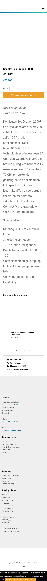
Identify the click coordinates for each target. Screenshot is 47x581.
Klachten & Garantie (9, 444)
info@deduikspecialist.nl (11, 431)
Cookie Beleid (6, 478)
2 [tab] (19, 351)
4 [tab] (24, 351)
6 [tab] (30, 351)
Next (35, 34)
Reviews (4, 453)
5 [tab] (27, 351)
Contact (4, 442)
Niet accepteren (19, 579)
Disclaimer (5, 481)
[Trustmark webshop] (23, 389)
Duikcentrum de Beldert (11, 405)
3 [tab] (22, 351)
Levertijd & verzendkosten (11, 447)
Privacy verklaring (8, 484)
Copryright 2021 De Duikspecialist (18, 563)
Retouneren (6, 450)
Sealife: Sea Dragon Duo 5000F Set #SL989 (22, 333)
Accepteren (9, 579)
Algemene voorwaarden (10, 476)
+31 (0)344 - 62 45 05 (10, 422)
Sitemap (23, 567)
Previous (12, 34)
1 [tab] (16, 351)
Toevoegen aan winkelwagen (23, 95)
